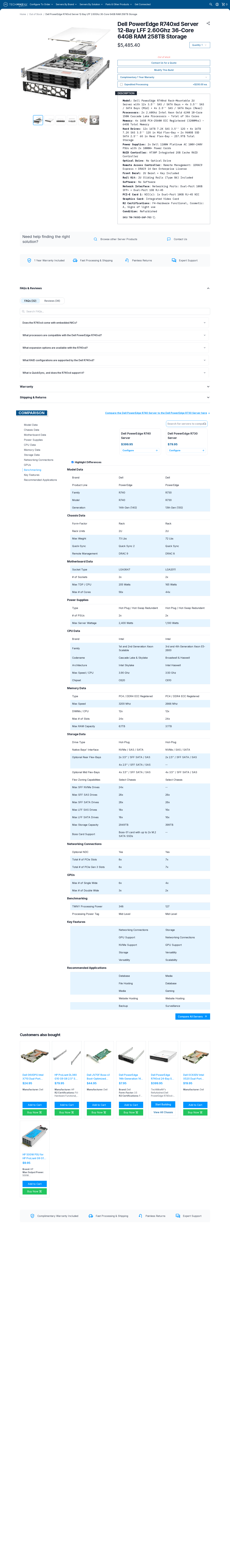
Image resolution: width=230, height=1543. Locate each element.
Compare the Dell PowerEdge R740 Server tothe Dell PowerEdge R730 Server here (156, 412)
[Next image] (108, 66)
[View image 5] (83, 120)
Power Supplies (33, 439)
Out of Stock (35, 14)
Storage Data (32, 454)
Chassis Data (31, 429)
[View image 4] (72, 120)
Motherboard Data (35, 434)
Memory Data (32, 449)
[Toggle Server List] (205, 424)
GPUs (27, 464)
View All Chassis (163, 1112)
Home (23, 14)
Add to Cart (34, 1104)
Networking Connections (38, 459)
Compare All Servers (190, 1016)
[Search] (211, 4)
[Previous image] (24, 66)
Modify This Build (164, 70)
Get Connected (143, 4)
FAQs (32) (30, 300)
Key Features (31, 474)
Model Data (31, 424)
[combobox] (186, 424)
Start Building (163, 1104)
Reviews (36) (52, 300)
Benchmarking (32, 469)
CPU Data (30, 444)
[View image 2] (49, 120)
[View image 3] (61, 120)
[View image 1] (38, 120)
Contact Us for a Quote (163, 62)
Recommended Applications (40, 479)
